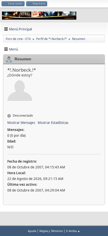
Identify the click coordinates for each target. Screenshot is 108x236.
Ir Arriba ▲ (73, 231)
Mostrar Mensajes (21, 122)
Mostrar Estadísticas (53, 122)
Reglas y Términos (51, 231)
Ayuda (32, 231)
